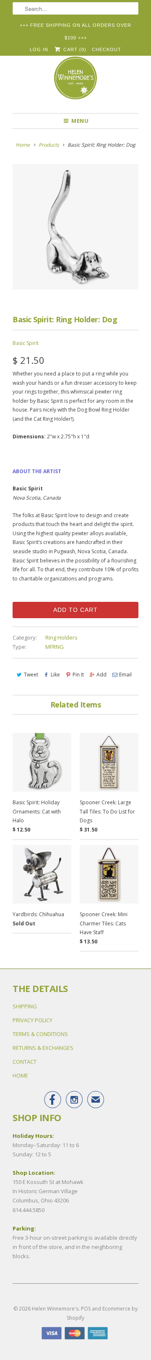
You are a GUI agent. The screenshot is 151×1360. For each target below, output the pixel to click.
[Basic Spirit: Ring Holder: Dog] (75, 227)
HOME (20, 1075)
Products (49, 144)
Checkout (106, 49)
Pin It (78, 674)
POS (86, 1308)
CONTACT (24, 1061)
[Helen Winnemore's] (75, 82)
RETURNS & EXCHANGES (43, 1048)
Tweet (31, 674)
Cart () (74, 49)
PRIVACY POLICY (32, 1020)
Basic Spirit (26, 343)
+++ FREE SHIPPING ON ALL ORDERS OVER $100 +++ (75, 27)
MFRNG (54, 646)
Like (55, 674)
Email (125, 674)
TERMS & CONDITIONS (40, 1034)
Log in (39, 49)
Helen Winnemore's (55, 1308)
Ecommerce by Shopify (102, 1313)
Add (101, 674)
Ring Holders (61, 637)
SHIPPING (25, 1006)
